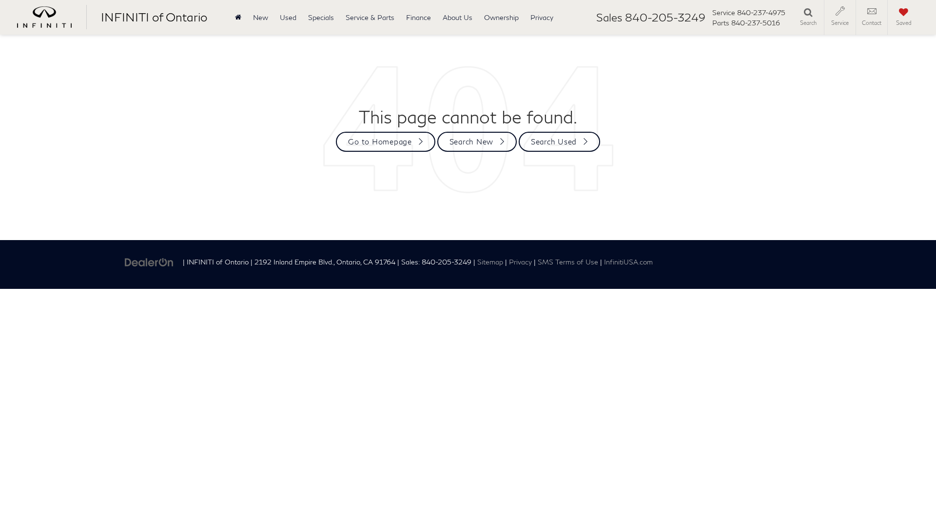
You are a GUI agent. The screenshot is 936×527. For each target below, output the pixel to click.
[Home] (238, 17)
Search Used (554, 141)
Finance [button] (418, 17)
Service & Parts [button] (370, 17)
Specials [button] (321, 17)
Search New (471, 141)
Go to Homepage (380, 141)
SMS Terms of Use (568, 262)
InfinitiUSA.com (628, 262)
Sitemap (490, 262)
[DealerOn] (149, 261)
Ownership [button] (501, 17)
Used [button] (288, 17)
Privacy (541, 17)
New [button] (260, 17)
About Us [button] (457, 17)
